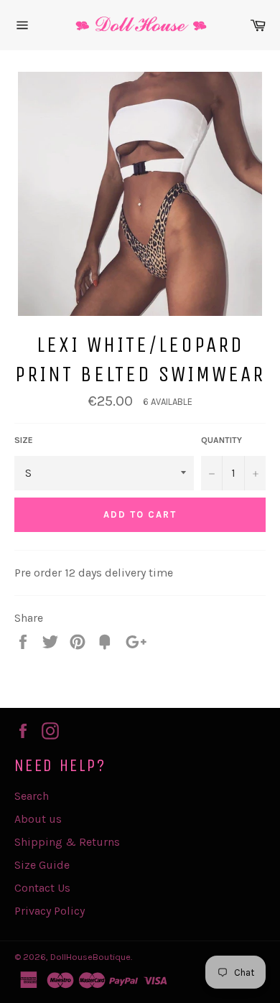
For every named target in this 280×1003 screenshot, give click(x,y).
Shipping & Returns (67, 842)
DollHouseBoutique (90, 956)
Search (31, 796)
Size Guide (42, 865)
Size (23, 440)
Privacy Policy (49, 911)
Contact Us (42, 888)
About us (38, 819)
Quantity (221, 440)
